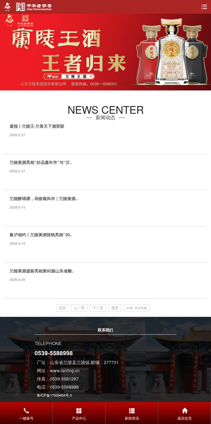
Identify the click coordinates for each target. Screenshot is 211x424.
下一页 (98, 307)
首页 (62, 307)
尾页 (114, 307)
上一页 (79, 307)
